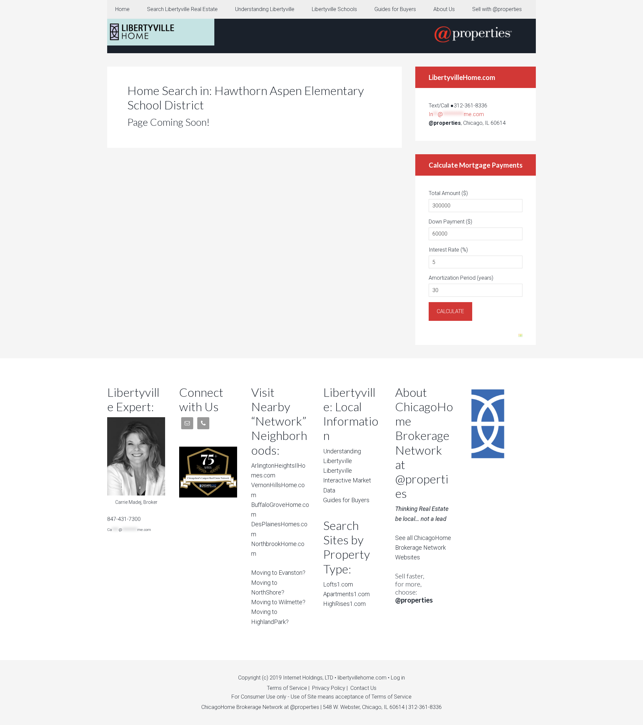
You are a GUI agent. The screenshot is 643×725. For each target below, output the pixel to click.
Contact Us (363, 688)
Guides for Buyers (346, 500)
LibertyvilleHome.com (160, 32)
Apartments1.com (346, 594)
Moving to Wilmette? (278, 602)
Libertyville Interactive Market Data (347, 480)
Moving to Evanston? (278, 572)
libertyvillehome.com (362, 677)
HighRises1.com (344, 603)
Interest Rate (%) (448, 250)
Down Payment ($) (450, 221)
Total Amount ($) (448, 193)
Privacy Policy (328, 688)
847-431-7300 (124, 519)
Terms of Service (287, 688)
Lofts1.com (338, 584)
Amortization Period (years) (461, 278)
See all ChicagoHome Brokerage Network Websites (423, 547)
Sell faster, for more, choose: (414, 588)
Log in (398, 677)
